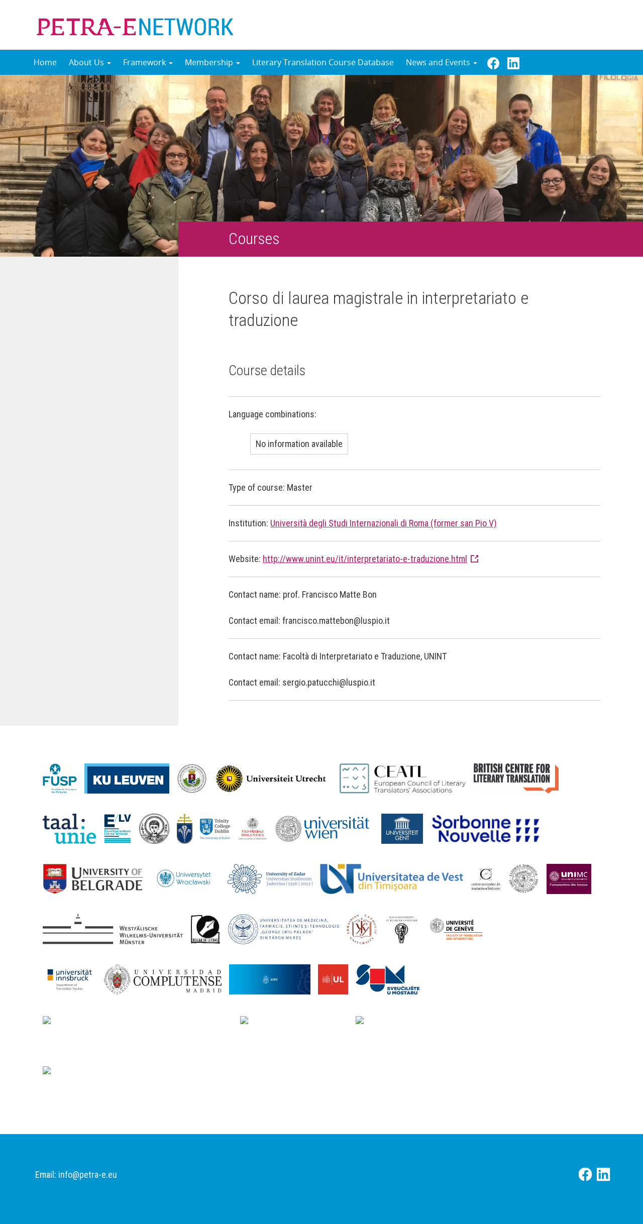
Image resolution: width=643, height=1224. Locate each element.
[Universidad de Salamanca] (256, 828)
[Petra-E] (135, 25)
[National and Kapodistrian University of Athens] (473, 1023)
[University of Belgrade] (97, 878)
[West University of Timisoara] (395, 878)
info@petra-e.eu (87, 1174)
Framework (145, 62)
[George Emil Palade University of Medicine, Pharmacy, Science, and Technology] (287, 928)
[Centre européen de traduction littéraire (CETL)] (489, 878)
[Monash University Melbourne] (298, 1023)
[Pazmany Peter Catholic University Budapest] (188, 828)
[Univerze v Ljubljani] (337, 978)
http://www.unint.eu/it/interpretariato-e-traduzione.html (365, 558)
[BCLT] (520, 777)
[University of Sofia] (405, 928)
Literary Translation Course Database (323, 62)
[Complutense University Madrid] (166, 978)
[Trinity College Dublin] (219, 828)
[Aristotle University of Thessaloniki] (158, 828)
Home (45, 62)
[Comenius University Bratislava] (536, 928)
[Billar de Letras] (209, 928)
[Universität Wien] (328, 828)
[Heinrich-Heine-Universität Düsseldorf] (141, 1023)
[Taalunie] (73, 828)
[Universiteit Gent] (406, 828)
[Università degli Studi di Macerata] (573, 878)
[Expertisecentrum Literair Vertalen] (121, 828)
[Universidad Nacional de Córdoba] (273, 978)
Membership (210, 62)
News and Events (439, 62)
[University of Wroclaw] (189, 878)
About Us (87, 62)
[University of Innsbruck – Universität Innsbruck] (73, 978)
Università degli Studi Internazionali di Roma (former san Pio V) (383, 523)
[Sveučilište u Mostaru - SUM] (391, 978)
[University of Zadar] (274, 878)
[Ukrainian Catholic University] (365, 928)
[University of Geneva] (459, 928)
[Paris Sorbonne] (490, 828)
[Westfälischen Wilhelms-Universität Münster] (116, 928)
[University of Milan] (101, 1073)
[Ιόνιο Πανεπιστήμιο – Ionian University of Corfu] (527, 878)
